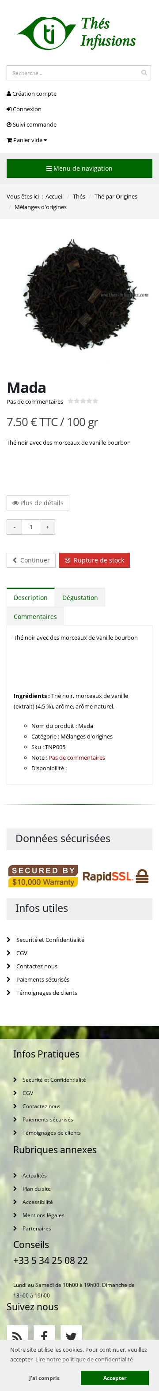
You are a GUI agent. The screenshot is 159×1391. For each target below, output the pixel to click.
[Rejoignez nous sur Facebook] (44, 1335)
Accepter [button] (114, 1377)
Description (31, 597)
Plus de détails (41, 503)
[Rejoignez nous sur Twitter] (71, 1335)
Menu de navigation (82, 168)
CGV (21, 953)
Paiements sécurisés (42, 979)
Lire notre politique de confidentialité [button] (84, 1359)
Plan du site (36, 1188)
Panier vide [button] (28, 140)
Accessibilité (37, 1201)
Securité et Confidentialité (49, 940)
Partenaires (36, 1228)
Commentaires (35, 616)
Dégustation (80, 597)
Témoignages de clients (46, 993)
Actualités (34, 1175)
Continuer (33, 560)
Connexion (26, 109)
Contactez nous (36, 966)
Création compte (34, 93)
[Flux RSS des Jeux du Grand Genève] (17, 1335)
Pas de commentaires (35, 401)
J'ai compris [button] (44, 1377)
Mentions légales (42, 1215)
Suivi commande (34, 124)
